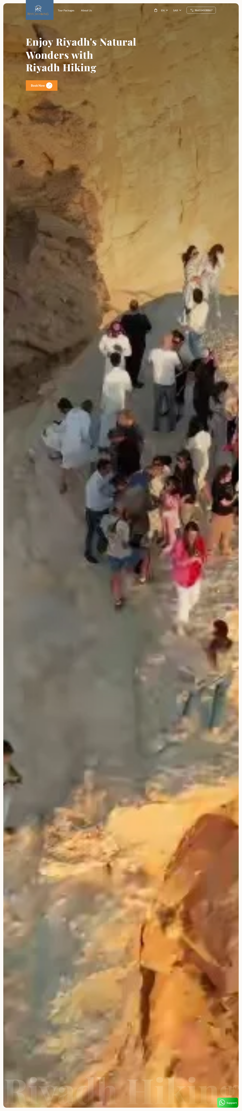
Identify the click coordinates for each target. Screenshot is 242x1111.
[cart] (155, 10)
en (163, 10)
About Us (86, 10)
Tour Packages (66, 10)
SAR (175, 10)
